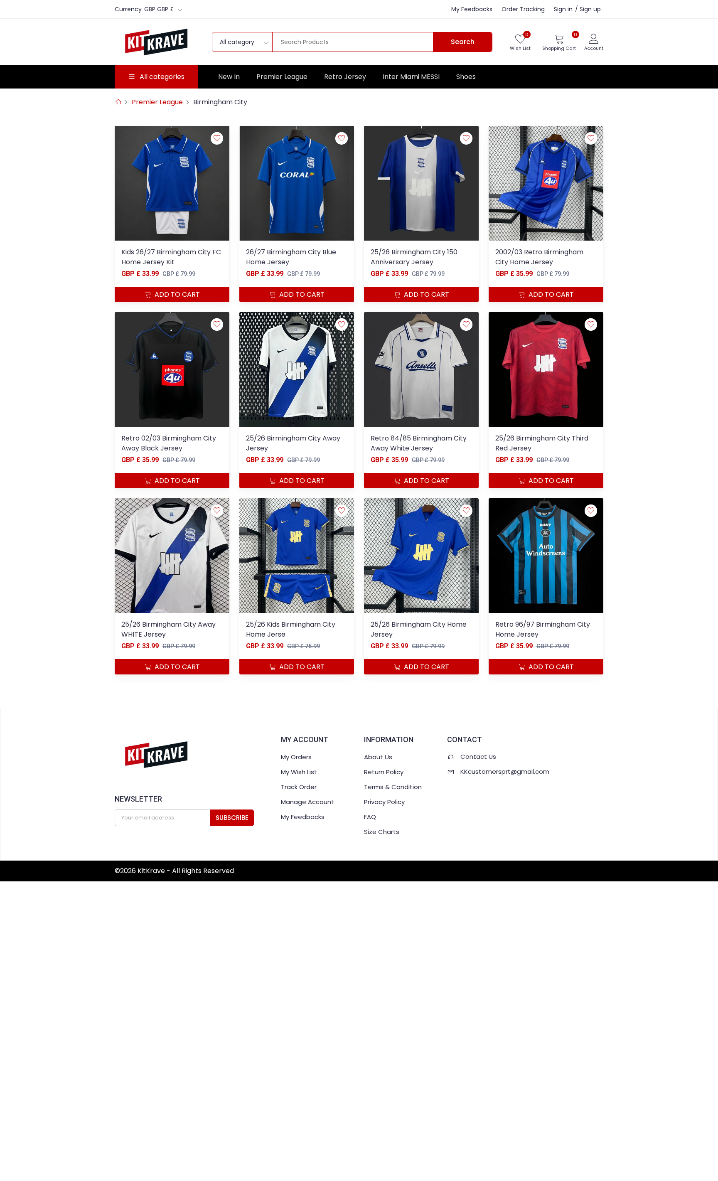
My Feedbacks (471, 9)
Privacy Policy (384, 801)
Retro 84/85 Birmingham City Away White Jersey (419, 443)
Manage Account (307, 801)
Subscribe (232, 817)
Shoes (466, 76)
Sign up (590, 9)
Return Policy (383, 772)
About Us (378, 757)
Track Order (299, 786)
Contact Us (478, 756)
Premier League (281, 76)
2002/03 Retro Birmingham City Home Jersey (539, 257)
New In (229, 76)
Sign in (563, 9)
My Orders (296, 757)
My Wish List (299, 772)
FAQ (370, 816)
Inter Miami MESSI (411, 76)
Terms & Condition (393, 786)
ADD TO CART (176, 294)
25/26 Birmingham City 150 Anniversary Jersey (414, 257)
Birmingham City (220, 102)
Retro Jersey (345, 76)
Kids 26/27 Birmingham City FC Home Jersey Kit (171, 257)
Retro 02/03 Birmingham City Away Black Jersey (168, 443)
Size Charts (381, 831)
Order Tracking (523, 9)
